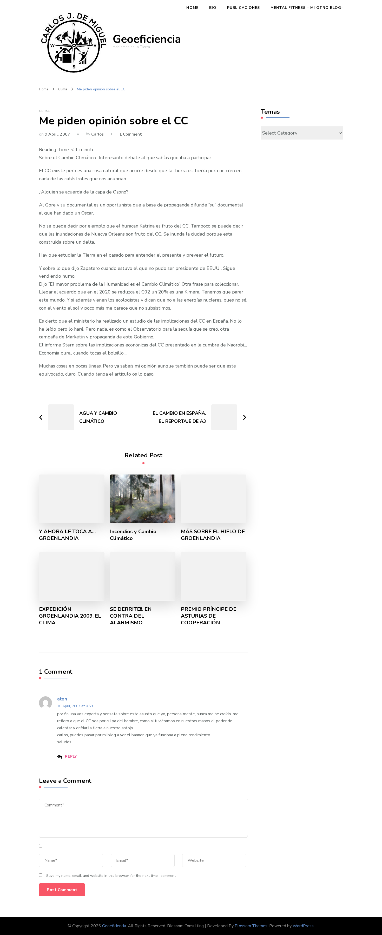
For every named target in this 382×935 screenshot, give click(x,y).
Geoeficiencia (147, 39)
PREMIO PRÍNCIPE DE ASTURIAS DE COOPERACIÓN (208, 616)
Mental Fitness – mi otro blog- (307, 7)
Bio (212, 7)
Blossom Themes (251, 926)
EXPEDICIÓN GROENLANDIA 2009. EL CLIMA (70, 616)
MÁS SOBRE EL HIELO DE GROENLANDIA (213, 535)
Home (192, 7)
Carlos (97, 134)
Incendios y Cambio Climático (133, 535)
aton (62, 699)
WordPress (303, 926)
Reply (71, 756)
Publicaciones (243, 7)
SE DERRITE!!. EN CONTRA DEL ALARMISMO (131, 616)
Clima (44, 111)
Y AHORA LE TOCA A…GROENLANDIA (67, 535)
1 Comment (130, 134)
